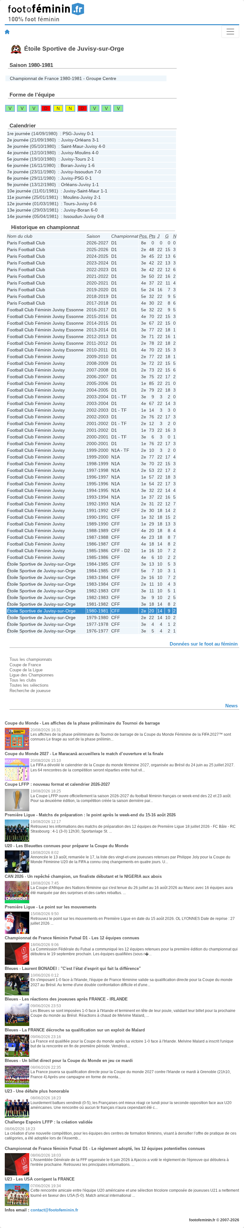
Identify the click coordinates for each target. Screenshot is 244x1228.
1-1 (95, 184)
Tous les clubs (23, 680)
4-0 (101, 146)
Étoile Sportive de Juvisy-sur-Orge (41, 564)
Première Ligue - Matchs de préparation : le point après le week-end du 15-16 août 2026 (90, 815)
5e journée (18, 159)
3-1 (95, 139)
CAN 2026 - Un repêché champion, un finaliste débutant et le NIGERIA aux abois (83, 876)
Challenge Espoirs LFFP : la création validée (48, 1122)
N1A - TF (120, 450)
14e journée (19, 216)
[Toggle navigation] (230, 31)
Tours (80, 159)
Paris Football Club (26, 242)
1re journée (18, 133)
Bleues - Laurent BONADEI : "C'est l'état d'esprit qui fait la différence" (73, 968)
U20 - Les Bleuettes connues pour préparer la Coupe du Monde (66, 845)
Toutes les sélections (29, 685)
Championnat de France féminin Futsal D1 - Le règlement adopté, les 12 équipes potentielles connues (105, 1148)
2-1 (90, 159)
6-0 (94, 210)
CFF (115, 510)
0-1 (90, 133)
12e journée (19, 203)
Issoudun (84, 171)
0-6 (93, 203)
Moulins (83, 152)
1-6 (91, 165)
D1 (114, 242)
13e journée (19, 210)
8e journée (18, 178)
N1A (115, 456)
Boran (67, 165)
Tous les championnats (31, 659)
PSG (67, 133)
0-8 (100, 216)
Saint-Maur (72, 146)
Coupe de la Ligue (26, 670)
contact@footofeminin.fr (54, 1210)
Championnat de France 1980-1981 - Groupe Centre (63, 78)
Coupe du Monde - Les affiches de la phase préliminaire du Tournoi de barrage (82, 723)
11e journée (19, 197)
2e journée (18, 139)
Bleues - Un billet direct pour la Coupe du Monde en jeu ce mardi (69, 1060)
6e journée (18, 165)
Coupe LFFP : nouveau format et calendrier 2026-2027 (57, 784)
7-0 (97, 171)
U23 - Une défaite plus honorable (37, 1091)
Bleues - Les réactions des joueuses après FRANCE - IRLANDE (66, 999)
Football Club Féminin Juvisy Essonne (45, 309)
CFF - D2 (120, 550)
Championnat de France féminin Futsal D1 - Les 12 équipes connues (72, 937)
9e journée (18, 184)
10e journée (19, 190)
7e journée (18, 171)
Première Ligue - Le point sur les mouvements (50, 907)
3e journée (18, 146)
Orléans (83, 139)
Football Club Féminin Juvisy (36, 356)
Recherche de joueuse (30, 690)
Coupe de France (25, 664)
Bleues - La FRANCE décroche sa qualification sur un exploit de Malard (75, 1030)
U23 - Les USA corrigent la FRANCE (40, 1179)
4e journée (18, 152)
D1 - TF (119, 396)
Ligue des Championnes (32, 675)
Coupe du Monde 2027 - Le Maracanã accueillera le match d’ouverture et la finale (84, 753)
